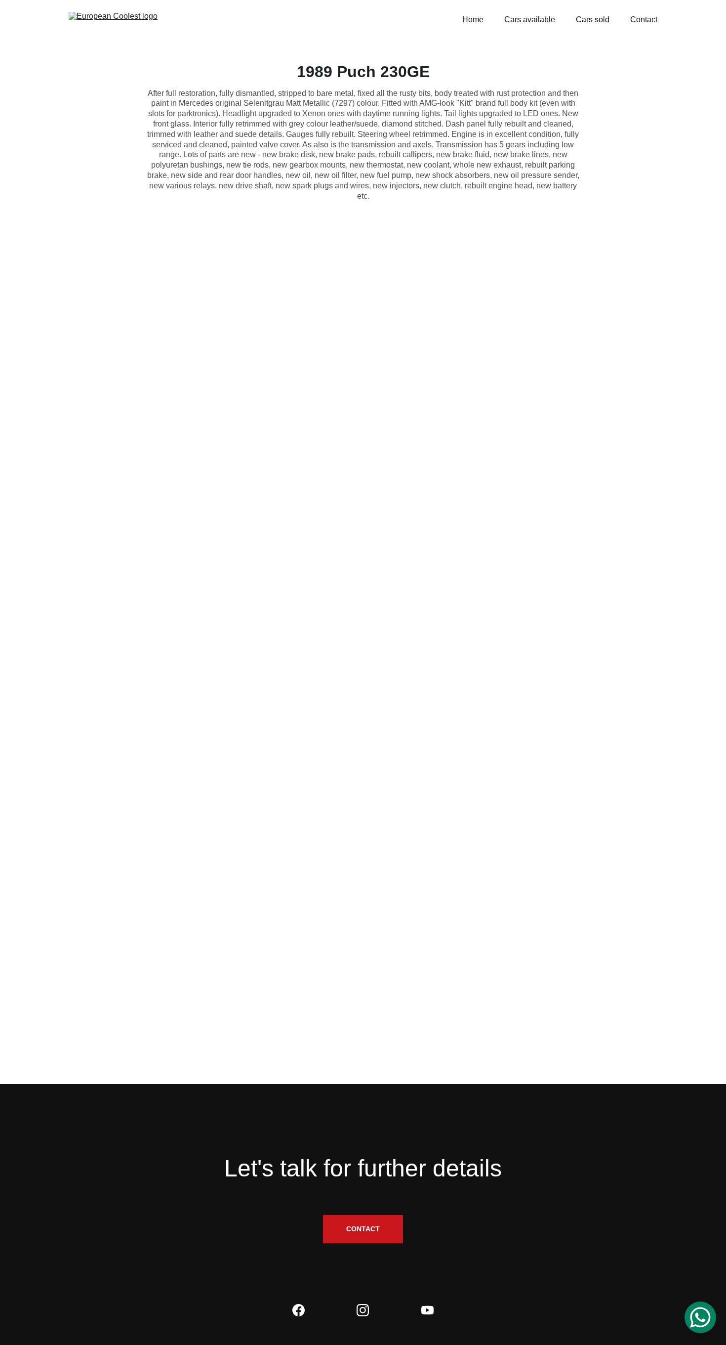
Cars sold (592, 19)
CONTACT (363, 1229)
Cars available (529, 19)
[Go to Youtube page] (427, 1310)
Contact (643, 19)
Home (473, 19)
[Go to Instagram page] (363, 1310)
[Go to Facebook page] (298, 1310)
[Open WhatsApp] (700, 1317)
